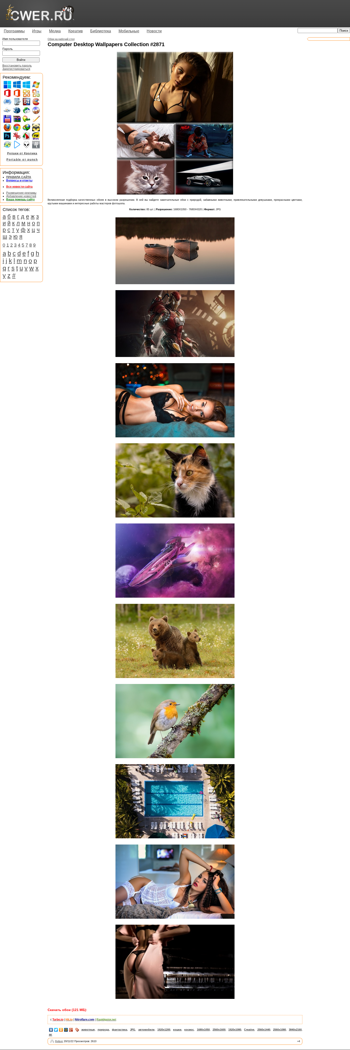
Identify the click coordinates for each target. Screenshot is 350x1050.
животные (88, 1029)
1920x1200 (163, 1029)
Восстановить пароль (17, 65)
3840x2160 (295, 1029)
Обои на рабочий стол (61, 39)
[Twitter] (56, 1030)
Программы (14, 31)
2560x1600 (219, 1029)
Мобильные (129, 31)
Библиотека (100, 31)
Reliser (59, 1041)
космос (189, 1029)
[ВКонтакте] (51, 1030)
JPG (132, 1029)
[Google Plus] (71, 1030)
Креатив (75, 31)
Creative (249, 1029)
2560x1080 (279, 1029)
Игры (36, 31)
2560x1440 (263, 1029)
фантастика (119, 1029)
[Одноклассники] (61, 1030)
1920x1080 (234, 1029)
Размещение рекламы (21, 193)
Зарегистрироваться (16, 69)
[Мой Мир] (66, 1030)
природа (103, 1029)
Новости (154, 31)
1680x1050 (203, 1029)
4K (50, 1034)
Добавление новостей (21, 196)
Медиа (55, 31)
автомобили (146, 1029)
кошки (177, 1029)
